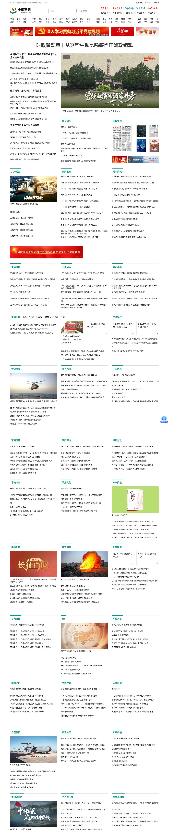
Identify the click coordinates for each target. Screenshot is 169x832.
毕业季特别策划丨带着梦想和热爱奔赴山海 (122, 338)
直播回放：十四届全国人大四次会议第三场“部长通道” (30, 660)
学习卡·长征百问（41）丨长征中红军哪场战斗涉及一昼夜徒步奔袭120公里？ (33, 601)
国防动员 (15, 704)
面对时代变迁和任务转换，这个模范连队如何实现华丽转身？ (33, 411)
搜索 (85, 11)
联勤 (81, 19)
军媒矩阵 (117, 121)
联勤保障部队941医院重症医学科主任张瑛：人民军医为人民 (84, 411)
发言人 (74, 22)
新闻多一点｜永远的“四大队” (147, 576)
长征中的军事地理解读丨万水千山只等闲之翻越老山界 (31, 538)
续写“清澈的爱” (117, 423)
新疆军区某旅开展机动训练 (20, 614)
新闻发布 (66, 171)
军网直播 (15, 639)
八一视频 (15, 171)
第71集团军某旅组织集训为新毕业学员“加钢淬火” (29, 328)
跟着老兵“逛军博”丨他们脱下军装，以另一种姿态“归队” (133, 747)
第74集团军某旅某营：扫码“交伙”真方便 (127, 652)
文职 (123, 19)
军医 (145, 19)
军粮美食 (117, 639)
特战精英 (15, 372)
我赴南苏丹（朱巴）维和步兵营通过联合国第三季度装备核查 (135, 470)
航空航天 (66, 786)
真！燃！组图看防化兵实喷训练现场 (75, 600)
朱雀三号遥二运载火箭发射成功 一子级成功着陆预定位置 (83, 802)
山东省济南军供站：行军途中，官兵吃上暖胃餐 (130, 660)
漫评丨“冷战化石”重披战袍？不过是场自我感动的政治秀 (82, 463)
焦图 (24, 19)
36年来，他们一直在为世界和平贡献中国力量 (129, 478)
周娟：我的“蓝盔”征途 (69, 419)
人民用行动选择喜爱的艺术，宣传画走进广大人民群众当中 (134, 554)
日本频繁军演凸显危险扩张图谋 (124, 806)
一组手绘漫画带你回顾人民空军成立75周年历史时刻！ (82, 686)
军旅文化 (66, 499)
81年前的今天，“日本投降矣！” (22, 558)
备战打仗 (15, 266)
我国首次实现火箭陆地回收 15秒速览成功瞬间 (78, 792)
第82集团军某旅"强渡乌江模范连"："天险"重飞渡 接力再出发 (72, 339)
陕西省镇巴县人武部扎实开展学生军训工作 (26, 716)
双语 (151, 22)
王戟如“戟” (116, 736)
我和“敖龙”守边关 (118, 427)
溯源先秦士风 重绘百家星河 (71, 542)
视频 (40, 22)
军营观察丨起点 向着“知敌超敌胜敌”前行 (25, 423)
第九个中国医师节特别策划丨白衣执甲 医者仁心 (130, 751)
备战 (47, 19)
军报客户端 (117, 12)
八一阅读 (117, 499)
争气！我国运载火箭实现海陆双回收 (24, 204)
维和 (104, 19)
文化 (98, 22)
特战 (88, 22)
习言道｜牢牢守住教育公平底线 (122, 576)
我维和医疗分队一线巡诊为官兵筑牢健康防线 (129, 486)
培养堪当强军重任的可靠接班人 (22, 463)
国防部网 (104, 12)
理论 (12, 22)
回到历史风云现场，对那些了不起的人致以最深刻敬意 (132, 538)
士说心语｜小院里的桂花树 (71, 550)
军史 (129, 19)
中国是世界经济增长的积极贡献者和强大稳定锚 (79, 486)
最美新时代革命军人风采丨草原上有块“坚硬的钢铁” (30, 419)
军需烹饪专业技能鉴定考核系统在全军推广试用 (130, 664)
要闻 (18, 19)
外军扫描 (117, 786)
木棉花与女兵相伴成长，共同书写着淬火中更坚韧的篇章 (82, 427)
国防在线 (129, 12)
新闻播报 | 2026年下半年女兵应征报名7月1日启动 (80, 423)
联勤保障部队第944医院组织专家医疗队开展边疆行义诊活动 (33, 606)
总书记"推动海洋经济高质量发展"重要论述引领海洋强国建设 (135, 601)
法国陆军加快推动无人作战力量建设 (125, 792)
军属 (139, 19)
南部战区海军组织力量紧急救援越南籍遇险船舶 (130, 272)
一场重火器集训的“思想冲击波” (96, 338)
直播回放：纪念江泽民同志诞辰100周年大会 (27, 645)
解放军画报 (118, 8)
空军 (68, 19)
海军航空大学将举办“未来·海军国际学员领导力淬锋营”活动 (134, 351)
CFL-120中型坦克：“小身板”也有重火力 (25, 829)
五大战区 (117, 266)
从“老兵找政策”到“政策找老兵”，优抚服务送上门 (28, 720)
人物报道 (117, 704)
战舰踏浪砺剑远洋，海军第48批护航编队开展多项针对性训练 (33, 405)
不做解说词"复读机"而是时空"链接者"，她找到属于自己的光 (84, 415)
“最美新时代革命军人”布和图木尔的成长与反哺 (28, 415)
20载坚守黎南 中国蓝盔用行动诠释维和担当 (129, 474)
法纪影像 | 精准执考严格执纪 (21, 622)
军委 (34, 19)
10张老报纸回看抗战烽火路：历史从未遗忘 (26, 554)
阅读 (104, 22)
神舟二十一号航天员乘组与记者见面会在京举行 (79, 814)
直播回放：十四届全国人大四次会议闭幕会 (26, 664)
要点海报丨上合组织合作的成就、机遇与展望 (129, 605)
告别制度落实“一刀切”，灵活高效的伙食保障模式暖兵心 (31, 332)
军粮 (139, 22)
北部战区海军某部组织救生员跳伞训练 (25, 618)
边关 (110, 19)
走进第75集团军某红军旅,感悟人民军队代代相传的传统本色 (33, 324)
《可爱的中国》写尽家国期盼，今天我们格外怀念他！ (132, 743)
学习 (12, 19)
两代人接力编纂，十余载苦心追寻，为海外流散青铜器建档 (134, 542)
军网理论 (15, 457)
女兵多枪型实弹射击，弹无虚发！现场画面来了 (79, 405)
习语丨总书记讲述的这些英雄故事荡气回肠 (128, 609)
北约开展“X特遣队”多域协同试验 (124, 818)
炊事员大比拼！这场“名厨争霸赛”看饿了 (127, 645)
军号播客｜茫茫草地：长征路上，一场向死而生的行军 (82, 538)
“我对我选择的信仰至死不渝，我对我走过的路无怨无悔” (133, 550)
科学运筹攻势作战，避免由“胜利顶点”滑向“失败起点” (132, 546)
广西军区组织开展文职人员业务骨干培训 (76, 720)
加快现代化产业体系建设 (70, 474)
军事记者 (141, 8)
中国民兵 (140, 12)
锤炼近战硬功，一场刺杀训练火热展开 (75, 611)
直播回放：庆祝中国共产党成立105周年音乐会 (28, 656)
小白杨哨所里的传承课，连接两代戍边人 (127, 419)
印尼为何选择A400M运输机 (20, 818)
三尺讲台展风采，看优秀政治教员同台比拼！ (78, 359)
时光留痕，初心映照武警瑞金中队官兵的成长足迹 (80, 622)
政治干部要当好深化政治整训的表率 (24, 486)
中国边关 (117, 372)
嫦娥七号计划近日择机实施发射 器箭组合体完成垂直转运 (83, 798)
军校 (34, 22)
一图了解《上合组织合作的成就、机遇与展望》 (130, 593)
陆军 (54, 19)
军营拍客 (66, 567)
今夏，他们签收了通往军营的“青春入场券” (128, 363)
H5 (157, 19)
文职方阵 (66, 704)
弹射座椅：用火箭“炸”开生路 (123, 810)
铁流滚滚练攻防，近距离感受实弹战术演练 (26, 272)
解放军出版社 (153, 8)
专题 (157, 22)
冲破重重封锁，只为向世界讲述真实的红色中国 (79, 554)
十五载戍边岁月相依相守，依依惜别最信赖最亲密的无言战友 (135, 431)
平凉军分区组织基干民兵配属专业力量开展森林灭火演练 (32, 724)
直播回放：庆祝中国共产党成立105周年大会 (27, 652)
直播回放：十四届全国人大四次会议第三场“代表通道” (30, 668)
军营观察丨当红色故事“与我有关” (124, 668)
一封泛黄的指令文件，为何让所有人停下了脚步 (28, 531)
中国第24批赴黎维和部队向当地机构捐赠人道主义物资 (133, 463)
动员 (117, 19)
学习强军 (66, 121)
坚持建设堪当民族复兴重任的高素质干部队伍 (27, 482)
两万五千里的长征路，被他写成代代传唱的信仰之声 (81, 546)
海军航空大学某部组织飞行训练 (22, 611)
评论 (18, 22)
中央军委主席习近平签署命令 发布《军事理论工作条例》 (83, 272)
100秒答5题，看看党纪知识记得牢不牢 (76, 694)
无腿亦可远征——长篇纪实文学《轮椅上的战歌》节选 (132, 759)
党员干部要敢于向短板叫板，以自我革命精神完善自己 (31, 478)
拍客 (68, 22)
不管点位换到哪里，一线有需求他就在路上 (128, 755)
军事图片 (15, 567)
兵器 (110, 22)
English (148, 2)
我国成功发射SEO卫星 (69, 810)
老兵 (129, 22)
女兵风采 (66, 372)
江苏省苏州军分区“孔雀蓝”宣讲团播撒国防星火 (79, 716)
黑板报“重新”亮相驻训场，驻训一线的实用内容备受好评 (82, 351)
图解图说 (117, 567)
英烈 (81, 22)
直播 (47, 22)
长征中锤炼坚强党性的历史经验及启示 (75, 470)
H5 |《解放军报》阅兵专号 (71, 682)
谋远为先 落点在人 (119, 532)
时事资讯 (117, 171)
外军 (123, 22)
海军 (61, 19)
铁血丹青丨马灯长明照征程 (71, 532)
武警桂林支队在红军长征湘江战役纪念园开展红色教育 (82, 614)
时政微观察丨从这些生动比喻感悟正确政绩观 (84, 45)
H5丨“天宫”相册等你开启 (70, 690)
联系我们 (139, 2)
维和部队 (117, 457)
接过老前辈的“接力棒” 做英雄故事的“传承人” (78, 736)
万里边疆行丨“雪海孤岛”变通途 (123, 405)
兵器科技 (15, 786)
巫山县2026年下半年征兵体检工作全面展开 (27, 732)
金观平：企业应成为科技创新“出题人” (75, 478)
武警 (88, 19)
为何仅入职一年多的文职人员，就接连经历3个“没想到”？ (83, 724)
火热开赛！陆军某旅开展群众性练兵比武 (76, 618)
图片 (54, 22)
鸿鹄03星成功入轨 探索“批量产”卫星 (75, 806)
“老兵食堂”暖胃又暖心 (120, 656)
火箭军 (74, 19)
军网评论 (66, 457)
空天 (117, 22)
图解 (61, 22)
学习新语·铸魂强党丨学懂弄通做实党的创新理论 (130, 589)
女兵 (98, 19)
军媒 (151, 19)
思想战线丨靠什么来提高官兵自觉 (23, 490)
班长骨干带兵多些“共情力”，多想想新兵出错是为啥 (80, 355)
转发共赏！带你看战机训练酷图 (73, 606)
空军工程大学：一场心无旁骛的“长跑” (147, 325)
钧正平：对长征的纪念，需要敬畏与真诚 (76, 482)
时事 (24, 22)
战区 (40, 19)
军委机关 (66, 266)
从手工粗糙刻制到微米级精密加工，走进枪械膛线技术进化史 (33, 825)
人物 (145, 22)
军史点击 (15, 499)
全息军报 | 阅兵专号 (68, 678)
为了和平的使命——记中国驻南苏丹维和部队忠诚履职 (132, 482)
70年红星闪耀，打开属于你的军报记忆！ (76, 672)
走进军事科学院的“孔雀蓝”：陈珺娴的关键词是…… (80, 710)
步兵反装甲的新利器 (119, 814)
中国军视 (151, 12)
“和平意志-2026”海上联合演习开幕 (23, 427)
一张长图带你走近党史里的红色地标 (125, 597)
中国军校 (117, 317)
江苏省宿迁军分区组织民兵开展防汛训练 (25, 710)
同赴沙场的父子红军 (18, 550)
